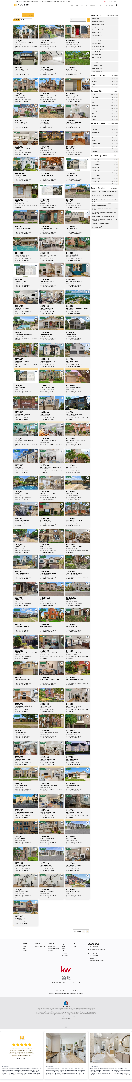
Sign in (115, 1)
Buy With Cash (79, 5)
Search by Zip (51, 950)
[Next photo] (36, 31)
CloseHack (69, 985)
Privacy (64, 946)
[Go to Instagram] (61, 1)
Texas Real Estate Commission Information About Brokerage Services (66, 993)
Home (24, 946)
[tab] (16, 20)
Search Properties (40, 946)
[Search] (88, 19)
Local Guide (51, 943)
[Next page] (87, 931)
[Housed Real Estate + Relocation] (66, 969)
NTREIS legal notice (66, 1018)
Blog (106, 5)
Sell (86, 5)
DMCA (63, 951)
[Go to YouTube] (66, 1)
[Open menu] (116, 5)
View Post (4, 1077)
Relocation (92, 5)
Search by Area (51, 953)
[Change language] (105, 1)
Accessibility (65, 953)
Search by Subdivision (53, 948)
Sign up (110, 1)
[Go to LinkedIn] (69, 1)
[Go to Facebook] (58, 1)
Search (37, 943)
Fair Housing (65, 955)
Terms (63, 948)
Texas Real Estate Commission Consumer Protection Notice (66, 990)
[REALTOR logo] (69, 978)
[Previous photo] (15, 31)
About (99, 5)
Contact (111, 5)
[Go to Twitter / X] (63, 1)
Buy (72, 5)
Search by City (51, 946)
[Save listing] (36, 26)
